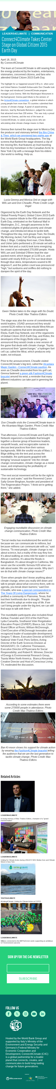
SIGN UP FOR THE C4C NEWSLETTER (28, 957)
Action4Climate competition (16, 100)
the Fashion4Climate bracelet (31, 750)
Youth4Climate (8, 898)
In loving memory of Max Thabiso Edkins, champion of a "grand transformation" (24, 819)
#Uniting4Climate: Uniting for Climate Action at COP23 (21, 901)
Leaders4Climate (9, 815)
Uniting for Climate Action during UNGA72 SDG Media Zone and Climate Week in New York (28, 861)
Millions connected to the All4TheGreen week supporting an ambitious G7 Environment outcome (27, 942)
